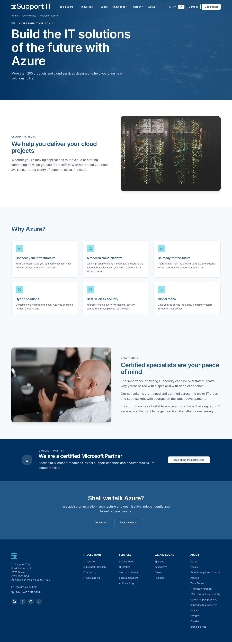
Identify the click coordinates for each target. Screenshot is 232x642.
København (161, 566)
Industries (87, 6)
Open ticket (211, 6)
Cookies (194, 621)
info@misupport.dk (26, 586)
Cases (104, 6)
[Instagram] (31, 602)
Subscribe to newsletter (203, 604)
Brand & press (198, 626)
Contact (193, 6)
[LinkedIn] (14, 602)
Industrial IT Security (94, 566)
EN (181, 6)
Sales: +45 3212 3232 (27, 592)
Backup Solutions (128, 577)
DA (174, 6)
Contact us (101, 522)
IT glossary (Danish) (201, 588)
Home (14, 15)
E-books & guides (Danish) (205, 572)
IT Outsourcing (91, 577)
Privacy (194, 615)
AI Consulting (126, 583)
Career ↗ (138, 6)
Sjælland (159, 561)
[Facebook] (23, 602)
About (151, 6)
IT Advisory (89, 572)
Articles (194, 577)
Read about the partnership (188, 459)
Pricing (194, 566)
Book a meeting (128, 522)
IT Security (89, 561)
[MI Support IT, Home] (31, 6)
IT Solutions (67, 6)
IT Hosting (124, 566)
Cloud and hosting (129, 572)
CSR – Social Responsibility (205, 594)
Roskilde (159, 577)
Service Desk (126, 561)
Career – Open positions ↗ (205, 599)
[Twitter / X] (39, 602)
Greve (158, 572)
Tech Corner (197, 583)
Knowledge (118, 6)
